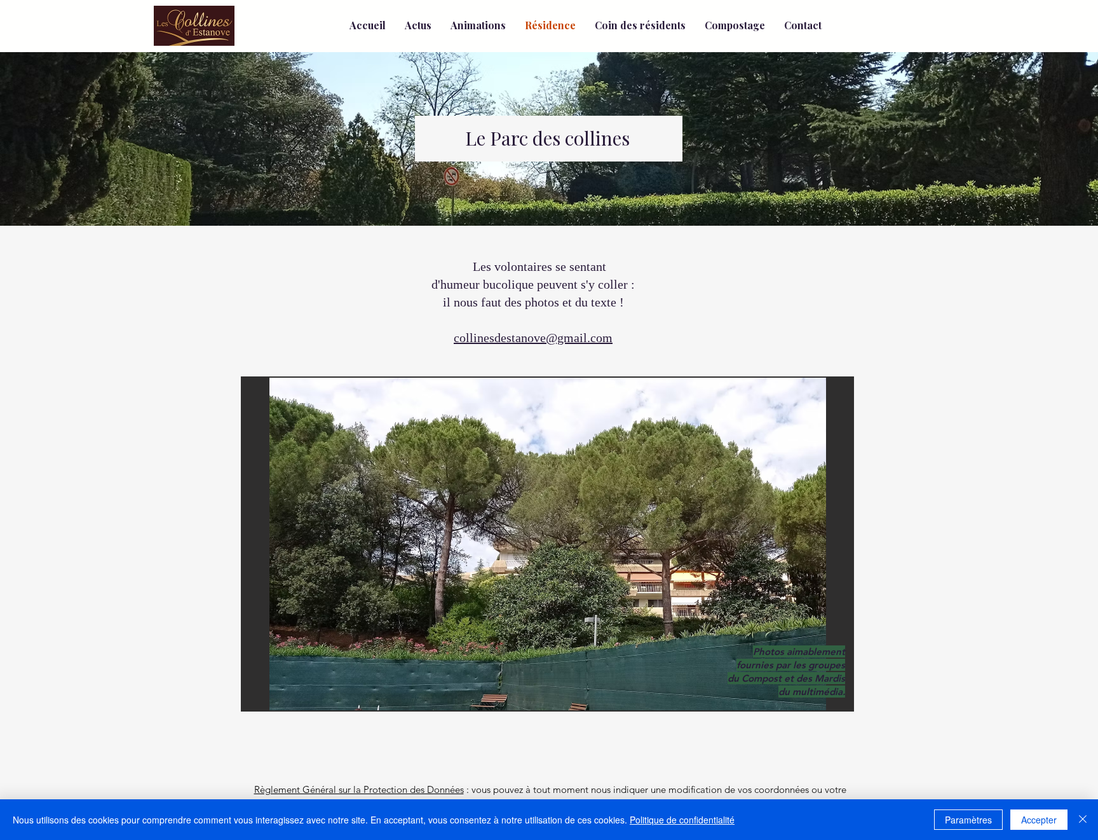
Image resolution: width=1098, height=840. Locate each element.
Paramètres (968, 819)
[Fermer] (1082, 819)
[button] (547, 544)
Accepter (1039, 819)
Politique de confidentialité (682, 819)
